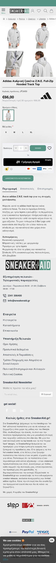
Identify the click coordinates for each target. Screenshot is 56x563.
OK (51, 540)
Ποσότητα (7, 148)
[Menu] (3, 11)
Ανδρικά (12, 18)
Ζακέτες (32, 18)
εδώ (5, 559)
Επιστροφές (45, 188)
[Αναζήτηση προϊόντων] (45, 11)
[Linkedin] (22, 411)
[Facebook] (7, 411)
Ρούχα (22, 18)
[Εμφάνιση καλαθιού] (52, 11)
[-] (16, 148)
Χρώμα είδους (9, 107)
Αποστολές (27, 188)
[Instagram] (14, 411)
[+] (25, 148)
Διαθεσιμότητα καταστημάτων (17, 178)
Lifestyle (42, 18)
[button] (38, 148)
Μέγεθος (7, 127)
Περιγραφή (10, 188)
